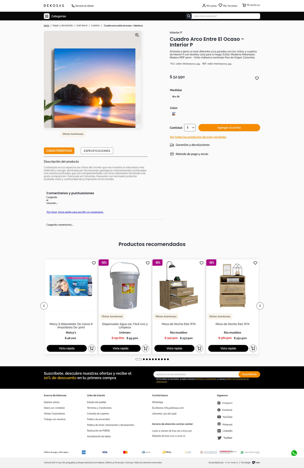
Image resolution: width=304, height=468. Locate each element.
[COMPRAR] (91, 348)
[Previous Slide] (44, 306)
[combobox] (223, 16)
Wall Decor (82, 25)
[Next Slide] (260, 306)
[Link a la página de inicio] (46, 25)
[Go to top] (294, 442)
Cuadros (95, 25)
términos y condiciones (206, 379)
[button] (92, 89)
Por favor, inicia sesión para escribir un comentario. (75, 212)
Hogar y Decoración (63, 25)
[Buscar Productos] (189, 16)
